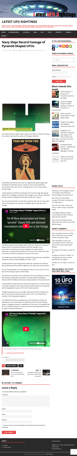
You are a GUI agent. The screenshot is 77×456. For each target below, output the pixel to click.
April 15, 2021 (8, 50)
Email (3, 414)
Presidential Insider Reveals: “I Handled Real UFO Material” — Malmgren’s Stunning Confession (63, 149)
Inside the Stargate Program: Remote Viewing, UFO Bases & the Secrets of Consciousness (63, 106)
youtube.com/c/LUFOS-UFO (15, 353)
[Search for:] (63, 60)
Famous (68, 32)
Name (4, 409)
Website (4, 420)
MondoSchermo (56, 449)
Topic (49, 32)
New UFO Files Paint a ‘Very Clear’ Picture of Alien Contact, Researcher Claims (63, 207)
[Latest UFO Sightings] (38, 17)
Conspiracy (24, 50)
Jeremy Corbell (11, 365)
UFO (42, 32)
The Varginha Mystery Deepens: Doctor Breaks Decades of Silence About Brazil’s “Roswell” (62, 215)
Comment (5, 395)
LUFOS (16, 50)
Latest (3, 32)
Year (34, 32)
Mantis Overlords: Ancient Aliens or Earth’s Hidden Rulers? (67, 116)
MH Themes (50, 454)
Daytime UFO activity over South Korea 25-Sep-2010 (67, 159)
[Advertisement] (26, 65)
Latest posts (31, 50)
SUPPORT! (58, 32)
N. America (39, 50)
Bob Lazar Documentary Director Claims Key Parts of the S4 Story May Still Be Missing (63, 222)
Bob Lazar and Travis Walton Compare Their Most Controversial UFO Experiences (62, 200)
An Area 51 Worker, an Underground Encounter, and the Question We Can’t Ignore (62, 257)
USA (21, 365)
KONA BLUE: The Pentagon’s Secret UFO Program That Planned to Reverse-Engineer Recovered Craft (63, 193)
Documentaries (13, 32)
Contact (5, 445)
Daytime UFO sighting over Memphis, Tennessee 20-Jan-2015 (67, 124)
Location (26, 32)
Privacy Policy (7, 447)
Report (4, 36)
